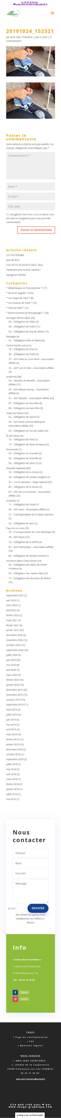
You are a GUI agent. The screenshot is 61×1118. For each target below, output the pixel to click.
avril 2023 (11, 600)
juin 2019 (11, 719)
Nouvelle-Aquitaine (16, 468)
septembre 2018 (14, 759)
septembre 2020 (14, 650)
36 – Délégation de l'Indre (22, 354)
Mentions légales (31, 1045)
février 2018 (12, 784)
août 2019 (11, 709)
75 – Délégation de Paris (21, 439)
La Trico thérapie (15, 254)
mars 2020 (11, 674)
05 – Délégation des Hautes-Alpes (26, 573)
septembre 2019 (14, 704)
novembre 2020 (14, 640)
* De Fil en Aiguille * (16, 292)
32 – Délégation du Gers (21, 523)
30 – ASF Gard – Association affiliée (27, 509)
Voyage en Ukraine (16, 274)
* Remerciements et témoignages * (25, 312)
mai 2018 (11, 769)
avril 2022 (11, 610)
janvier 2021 (12, 630)
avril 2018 (11, 774)
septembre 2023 (14, 595)
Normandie (12, 449)
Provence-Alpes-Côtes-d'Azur (21, 560)
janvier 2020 (12, 684)
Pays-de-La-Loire (15, 528)
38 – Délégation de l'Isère (22, 326)
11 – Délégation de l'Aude (22, 504)
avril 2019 (11, 729)
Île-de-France (13, 435)
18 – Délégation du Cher (21, 349)
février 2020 (12, 679)
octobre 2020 (13, 645)
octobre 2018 (13, 754)
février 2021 (12, 625)
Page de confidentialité (31, 1037)
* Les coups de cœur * (18, 297)
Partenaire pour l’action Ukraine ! (23, 269)
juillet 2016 (12, 794)
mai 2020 (11, 664)
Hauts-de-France (15, 413)
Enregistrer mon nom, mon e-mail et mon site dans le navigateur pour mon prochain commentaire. (30, 218)
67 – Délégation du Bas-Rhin (24, 403)
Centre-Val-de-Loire (16, 345)
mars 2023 (11, 605)
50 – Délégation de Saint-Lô (23, 463)
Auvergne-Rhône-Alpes (18, 317)
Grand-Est (11, 376)
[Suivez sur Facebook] (15, 992)
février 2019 (12, 739)
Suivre (24, 992)
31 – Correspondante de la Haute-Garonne (31, 514)
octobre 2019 (13, 699)
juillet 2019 (12, 714)
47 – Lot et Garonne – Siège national (28, 482)
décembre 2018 (14, 749)
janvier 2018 (12, 789)
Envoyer (38, 908)
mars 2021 (11, 620)
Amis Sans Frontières (21, 37)
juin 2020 (11, 659)
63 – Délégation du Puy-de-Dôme (26, 331)
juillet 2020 (12, 654)
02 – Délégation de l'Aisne (22, 416)
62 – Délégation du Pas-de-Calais (26, 430)
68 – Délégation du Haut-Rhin (24, 408)
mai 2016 (11, 799)
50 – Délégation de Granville (23, 453)
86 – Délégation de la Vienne (24, 486)
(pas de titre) (13, 259)
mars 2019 (11, 734)
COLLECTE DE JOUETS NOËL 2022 (24, 264)
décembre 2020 (14, 635)
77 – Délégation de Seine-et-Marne (27, 444)
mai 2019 (11, 724)
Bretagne (11, 336)
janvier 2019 (12, 744)
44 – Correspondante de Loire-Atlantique (30, 532)
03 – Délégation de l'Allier (22, 321)
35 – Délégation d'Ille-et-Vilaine (25, 340)
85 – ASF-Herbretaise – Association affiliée (31, 547)
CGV (31, 1041)
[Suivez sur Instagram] (15, 999)
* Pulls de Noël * (15, 307)
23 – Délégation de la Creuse (24, 472)
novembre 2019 (14, 694)
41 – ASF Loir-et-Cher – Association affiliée (31, 367)
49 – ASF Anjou (17, 537)
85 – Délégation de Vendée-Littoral (27, 555)
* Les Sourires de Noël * (19, 302)
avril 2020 (11, 669)
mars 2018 (11, 779)
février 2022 (12, 615)
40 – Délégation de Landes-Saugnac (28, 477)
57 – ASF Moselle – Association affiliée (29, 398)
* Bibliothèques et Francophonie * (24, 287)
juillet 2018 (12, 764)
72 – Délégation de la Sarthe (24, 542)
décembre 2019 (14, 689)
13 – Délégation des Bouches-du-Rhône (30, 578)
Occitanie (11, 500)
